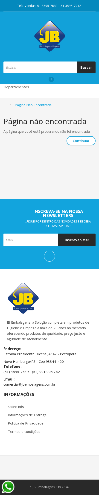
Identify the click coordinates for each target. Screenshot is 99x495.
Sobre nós (16, 406)
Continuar (81, 140)
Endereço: (12, 348)
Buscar (86, 67)
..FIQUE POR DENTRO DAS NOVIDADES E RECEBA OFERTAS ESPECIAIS (58, 223)
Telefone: (12, 366)
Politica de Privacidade (26, 423)
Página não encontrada (33, 105)
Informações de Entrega (27, 415)
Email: (9, 379)
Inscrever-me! (77, 239)
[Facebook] (49, 256)
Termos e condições (24, 431)
